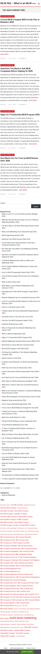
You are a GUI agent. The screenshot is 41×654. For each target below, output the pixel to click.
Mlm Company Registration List (10, 571)
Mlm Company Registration (24, 566)
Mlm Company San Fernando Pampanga (13, 580)
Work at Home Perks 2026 (11, 282)
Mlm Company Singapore (8, 586)
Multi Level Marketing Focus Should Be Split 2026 (19, 232)
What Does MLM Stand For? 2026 (13, 417)
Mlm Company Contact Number (10, 548)
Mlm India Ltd (18, 605)
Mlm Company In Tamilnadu (9, 560)
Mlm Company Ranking (7, 566)
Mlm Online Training (6, 608)
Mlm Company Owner (7, 563)
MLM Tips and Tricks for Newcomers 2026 (17, 368)
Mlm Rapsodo (23, 608)
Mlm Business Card (22, 528)
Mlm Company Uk (6, 600)
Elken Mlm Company (6, 522)
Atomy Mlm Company (21, 511)
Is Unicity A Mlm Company (27, 525)
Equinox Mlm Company (21, 522)
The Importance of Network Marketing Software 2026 (20, 475)
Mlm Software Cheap (23, 612)
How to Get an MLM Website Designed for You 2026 (20, 408)
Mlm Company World (7, 605)
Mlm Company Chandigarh (8, 546)
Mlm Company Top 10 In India (9, 597)
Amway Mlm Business (22, 508)
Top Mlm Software (20, 636)
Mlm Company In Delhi (27, 551)
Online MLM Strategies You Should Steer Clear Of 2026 (21, 397)
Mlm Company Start (26, 588)
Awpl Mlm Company (20, 514)
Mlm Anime (3, 528)
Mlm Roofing (14, 612)
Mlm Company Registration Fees (10, 568)
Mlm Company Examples (29, 548)
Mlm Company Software (25, 586)
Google (15, 525)
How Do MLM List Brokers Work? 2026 (15, 454)
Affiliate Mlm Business (29, 505)
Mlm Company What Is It (8, 603)
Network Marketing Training (22, 621)
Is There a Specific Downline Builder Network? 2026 (20, 479)
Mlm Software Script (29, 615)
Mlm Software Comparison (6, 615)
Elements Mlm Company (8, 519)
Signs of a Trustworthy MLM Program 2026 (20, 114)
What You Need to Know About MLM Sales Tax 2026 (20, 434)
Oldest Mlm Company (31, 627)
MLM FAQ (2, 58)
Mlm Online (25, 605)
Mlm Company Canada (7, 540)
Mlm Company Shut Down (8, 583)
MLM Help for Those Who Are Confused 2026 (18, 345)
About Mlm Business (5, 505)
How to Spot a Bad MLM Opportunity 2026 (16, 404)
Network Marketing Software (7, 621)
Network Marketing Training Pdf (8, 624)
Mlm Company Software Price (10, 588)
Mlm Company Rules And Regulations (28, 577)
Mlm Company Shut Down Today (28, 583)
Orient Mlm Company (22, 633)
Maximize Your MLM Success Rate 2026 (16, 239)
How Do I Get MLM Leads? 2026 (13, 307)
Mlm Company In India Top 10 (9, 557)
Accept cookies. (27, 652)
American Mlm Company (8, 508)
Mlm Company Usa (18, 600)
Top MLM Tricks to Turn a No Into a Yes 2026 (17, 317)
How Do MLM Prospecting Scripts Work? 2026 (18, 272)
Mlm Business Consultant (6, 534)
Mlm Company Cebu (22, 540)
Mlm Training (4, 618)
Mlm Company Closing (25, 546)
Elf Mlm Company (22, 519)
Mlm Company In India (23, 554)
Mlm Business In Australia (31, 534)
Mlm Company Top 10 (32, 594)
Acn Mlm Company (17, 505)
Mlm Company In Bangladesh (9, 551)
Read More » (4, 54)
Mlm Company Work (23, 603)
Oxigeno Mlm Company (7, 636)
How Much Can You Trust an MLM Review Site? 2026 (20, 377)
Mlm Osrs (16, 608)
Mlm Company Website (32, 600)
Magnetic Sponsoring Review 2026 (14, 400)
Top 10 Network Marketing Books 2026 (15, 438)
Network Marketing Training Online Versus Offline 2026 (21, 341)
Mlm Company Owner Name (24, 563)
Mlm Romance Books (5, 612)
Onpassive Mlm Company (22, 630)
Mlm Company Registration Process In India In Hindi (16, 574)
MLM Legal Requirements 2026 (13, 235)
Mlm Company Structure (8, 591)
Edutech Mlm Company (25, 516)
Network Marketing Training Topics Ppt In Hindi (11, 627)
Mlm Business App (11, 528)
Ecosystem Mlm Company (8, 516)
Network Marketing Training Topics (25, 624)
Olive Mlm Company (6, 630)
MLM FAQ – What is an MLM (16, 3)
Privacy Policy (31, 648)
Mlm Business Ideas (19, 534)
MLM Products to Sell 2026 (11, 358)
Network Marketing (7, 16)
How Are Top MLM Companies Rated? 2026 (17, 320)
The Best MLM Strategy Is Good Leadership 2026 (19, 421)
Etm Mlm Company (6, 525)
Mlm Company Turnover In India (30, 597)
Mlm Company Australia (23, 537)
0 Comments (22, 58)
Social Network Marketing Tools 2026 (15, 425)
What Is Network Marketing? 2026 (13, 334)
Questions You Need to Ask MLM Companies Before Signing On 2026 (16, 69)
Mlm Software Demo (18, 615)
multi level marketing (22, 617)
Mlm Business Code (32, 528)
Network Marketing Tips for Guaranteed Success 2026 (21, 297)
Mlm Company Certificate (21, 543)
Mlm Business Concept (33, 531)
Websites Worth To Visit (24, 644)
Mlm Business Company (6, 531)
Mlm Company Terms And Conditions (12, 594)
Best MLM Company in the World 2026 (15, 349)
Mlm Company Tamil (23, 591)
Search (2, 203)
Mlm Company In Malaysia (28, 557)
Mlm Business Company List (20, 531)
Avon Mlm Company (6, 514)
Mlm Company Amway (7, 537)
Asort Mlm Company (7, 511)
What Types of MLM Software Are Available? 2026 (19, 381)
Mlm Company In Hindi (7, 554)
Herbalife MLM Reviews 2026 (12, 324)
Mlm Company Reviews (7, 577)
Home (5, 648)
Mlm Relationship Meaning (33, 608)
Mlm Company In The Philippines (29, 560)
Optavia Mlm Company (7, 633)
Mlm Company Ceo (6, 543)
